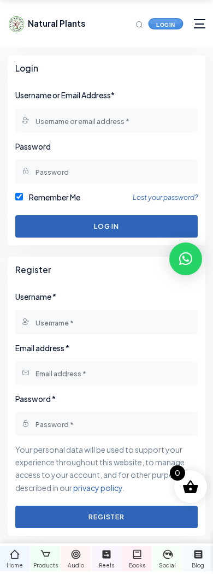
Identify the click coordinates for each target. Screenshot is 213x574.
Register (106, 516)
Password (33, 146)
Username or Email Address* (65, 95)
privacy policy (97, 488)
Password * (35, 399)
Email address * (42, 348)
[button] (185, 258)
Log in (106, 226)
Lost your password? (165, 197)
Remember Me (54, 197)
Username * (35, 296)
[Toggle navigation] (199, 23)
